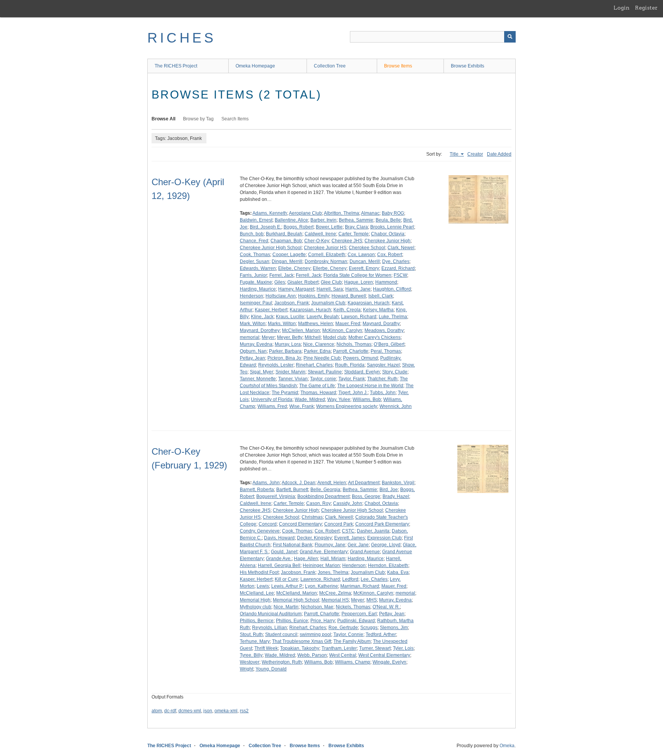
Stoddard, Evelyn (362, 372)
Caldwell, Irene (320, 234)
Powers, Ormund (360, 358)
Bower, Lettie (329, 227)
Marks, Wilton (282, 323)
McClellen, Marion (301, 330)
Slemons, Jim (394, 627)
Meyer (268, 337)
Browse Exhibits (467, 66)
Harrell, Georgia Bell (279, 565)
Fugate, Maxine (256, 282)
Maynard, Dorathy (381, 323)
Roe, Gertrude (343, 627)
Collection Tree (330, 66)
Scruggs (369, 627)
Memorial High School (296, 600)
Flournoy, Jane (330, 544)
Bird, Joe (388, 489)
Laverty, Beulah (323, 316)
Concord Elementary (300, 524)
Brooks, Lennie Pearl (392, 227)
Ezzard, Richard (398, 268)
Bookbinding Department (323, 496)
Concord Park (338, 524)
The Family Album (352, 641)
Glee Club (331, 282)
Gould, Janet (284, 551)
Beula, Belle (388, 220)
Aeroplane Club (305, 213)
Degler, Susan (254, 261)
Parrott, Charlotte (350, 351)
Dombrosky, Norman (326, 261)
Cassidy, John (347, 503)
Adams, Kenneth (269, 213)
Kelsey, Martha (378, 309)
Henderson (251, 296)
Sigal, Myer (261, 372)
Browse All (163, 119)
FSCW (400, 275)
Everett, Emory (364, 268)
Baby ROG (393, 213)
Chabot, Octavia (381, 503)
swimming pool (315, 634)
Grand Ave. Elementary (324, 551)
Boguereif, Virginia (275, 496)
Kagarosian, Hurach (368, 303)
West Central (342, 655)
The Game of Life (317, 385)
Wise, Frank (301, 406)
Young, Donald (271, 669)
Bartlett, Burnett (292, 489)
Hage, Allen (306, 558)
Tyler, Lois (403, 648)
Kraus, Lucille (290, 316)
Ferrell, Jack (308, 275)
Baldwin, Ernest (256, 220)
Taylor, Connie (348, 634)
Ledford (350, 579)
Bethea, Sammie (356, 220)
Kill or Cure (286, 579)
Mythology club (255, 607)
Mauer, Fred (347, 323)
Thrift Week (266, 648)
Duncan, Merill (365, 261)
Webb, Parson (312, 655)
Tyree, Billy (251, 655)
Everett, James (349, 538)
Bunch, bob (252, 234)
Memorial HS (335, 600)
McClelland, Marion (296, 593)
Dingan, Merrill (287, 261)
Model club (334, 337)
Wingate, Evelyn (389, 662)
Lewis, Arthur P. (287, 586)
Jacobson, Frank (291, 303)
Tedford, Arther (381, 634)
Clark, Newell (339, 517)
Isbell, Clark (380, 296)
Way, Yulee (338, 399)
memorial (249, 337)
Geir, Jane (358, 544)
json (207, 710)
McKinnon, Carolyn (342, 330)
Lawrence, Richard (320, 579)
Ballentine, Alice (291, 220)
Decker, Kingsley (314, 538)
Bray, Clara (356, 227)
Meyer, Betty (289, 337)
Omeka (507, 745)
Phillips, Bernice (257, 620)
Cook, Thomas (255, 254)
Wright (246, 669)
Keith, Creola (347, 309)
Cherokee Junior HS (325, 247)
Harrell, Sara (330, 289)
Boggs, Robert (298, 227)
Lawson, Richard (358, 316)
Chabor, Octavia (387, 234)
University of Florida (271, 399)
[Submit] (510, 37)
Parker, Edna (317, 351)
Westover (249, 662)
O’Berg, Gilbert (389, 344)
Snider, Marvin (290, 372)
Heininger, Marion (321, 565)
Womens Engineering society (346, 406)
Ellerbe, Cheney (329, 268)
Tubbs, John (383, 392)
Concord (268, 524)
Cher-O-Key (316, 240)
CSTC (348, 531)
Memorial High (255, 600)
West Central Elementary (384, 655)
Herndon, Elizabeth (388, 565)
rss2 (244, 710)
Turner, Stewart (375, 648)
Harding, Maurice (258, 289)
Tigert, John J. (353, 392)
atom (157, 710)
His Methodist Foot (259, 572)
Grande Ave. (279, 558)
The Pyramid (285, 392)
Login (622, 8)
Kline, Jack (262, 316)
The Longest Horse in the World (370, 385)
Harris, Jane (358, 289)
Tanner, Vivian (293, 378)
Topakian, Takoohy (299, 648)
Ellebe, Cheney (294, 268)
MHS (371, 600)
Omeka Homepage (255, 66)
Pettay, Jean (252, 358)
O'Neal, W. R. (386, 607)
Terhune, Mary (255, 641)
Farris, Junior (253, 275)
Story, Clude (394, 372)
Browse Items (398, 66)
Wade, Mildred (310, 399)
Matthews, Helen (315, 323)
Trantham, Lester (339, 648)
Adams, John (266, 482)
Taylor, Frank (351, 378)
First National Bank (292, 544)
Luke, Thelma (393, 316)
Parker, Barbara (285, 351)
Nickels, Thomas (353, 607)
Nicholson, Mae (317, 607)
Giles (279, 282)
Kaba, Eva (398, 572)
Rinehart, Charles (314, 365)
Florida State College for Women (357, 275)
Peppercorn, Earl (359, 613)
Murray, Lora (288, 344)
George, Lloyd (386, 544)
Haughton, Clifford (392, 289)
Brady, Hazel (396, 496)
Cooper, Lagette (289, 254)
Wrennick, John (395, 406)
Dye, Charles (395, 261)
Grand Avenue (365, 551)
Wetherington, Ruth (282, 662)
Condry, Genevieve (260, 531)
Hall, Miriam (332, 558)
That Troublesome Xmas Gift (301, 641)
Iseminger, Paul (256, 303)
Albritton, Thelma (341, 213)
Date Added (499, 154)
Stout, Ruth (251, 634)
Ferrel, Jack (281, 275)
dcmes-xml (189, 710)
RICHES (181, 38)
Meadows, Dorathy (384, 330)
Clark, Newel (401, 247)
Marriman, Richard (359, 586)
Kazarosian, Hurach (310, 309)
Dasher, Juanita (373, 531)
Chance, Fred (254, 240)
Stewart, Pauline (325, 372)
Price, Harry (322, 620)
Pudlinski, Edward (356, 620)
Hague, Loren (358, 282)
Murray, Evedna (256, 344)
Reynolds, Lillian (269, 627)
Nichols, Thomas (353, 344)
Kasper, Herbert (271, 309)
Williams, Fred (272, 406)
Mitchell (313, 337)
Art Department (363, 482)
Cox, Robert (389, 254)
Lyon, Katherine (321, 586)
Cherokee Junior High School (271, 247)
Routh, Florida (349, 365)
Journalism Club (328, 303)
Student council (281, 634)
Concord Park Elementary (382, 524)
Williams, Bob (367, 399)
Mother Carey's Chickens (374, 337)
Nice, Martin (286, 607)
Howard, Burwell (349, 296)
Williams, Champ (352, 662)
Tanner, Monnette (258, 378)
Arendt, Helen (331, 482)
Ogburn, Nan (253, 351)
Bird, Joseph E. (265, 227)
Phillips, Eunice (292, 620)
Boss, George (366, 496)
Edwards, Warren (258, 268)
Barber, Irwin (323, 220)
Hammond (386, 282)
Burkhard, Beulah (284, 234)
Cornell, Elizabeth (326, 254)
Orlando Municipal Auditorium (271, 613)
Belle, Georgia (325, 489)
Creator (475, 154)
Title (455, 154)
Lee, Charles (374, 579)
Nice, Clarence (318, 344)
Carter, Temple (353, 234)
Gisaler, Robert (302, 282)
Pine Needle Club (322, 358)
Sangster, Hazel (383, 365)
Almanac (370, 213)
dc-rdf (170, 710)
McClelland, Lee (257, 593)
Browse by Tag (198, 119)
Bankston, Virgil (398, 482)
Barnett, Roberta (257, 489)
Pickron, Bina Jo (284, 358)
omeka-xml (225, 710)
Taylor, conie (323, 378)
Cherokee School (367, 247)
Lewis (263, 586)
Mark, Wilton (253, 323)
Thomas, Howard (318, 392)
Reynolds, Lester (276, 365)
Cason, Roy (318, 503)
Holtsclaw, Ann (281, 296)
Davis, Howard (279, 538)
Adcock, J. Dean (298, 482)
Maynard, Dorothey (260, 330)
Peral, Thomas (386, 351)
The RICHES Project (176, 66)
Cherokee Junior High (387, 240)
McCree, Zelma (335, 593)
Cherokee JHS (347, 240)
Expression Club (384, 538)
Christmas (312, 517)
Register (646, 8)
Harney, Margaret (296, 289)
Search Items (235, 119)
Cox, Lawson (361, 254)
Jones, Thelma (333, 572)
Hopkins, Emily (313, 296)
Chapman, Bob (286, 240)
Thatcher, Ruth (382, 378)
